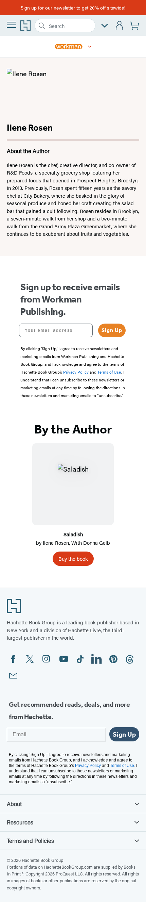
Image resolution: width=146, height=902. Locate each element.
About (14, 804)
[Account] (120, 26)
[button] (90, 47)
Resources (20, 822)
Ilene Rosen (56, 542)
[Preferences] (104, 26)
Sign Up (112, 330)
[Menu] (11, 25)
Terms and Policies (30, 840)
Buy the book (73, 558)
